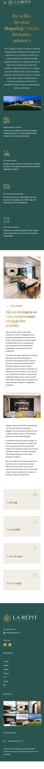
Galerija (5, 669)
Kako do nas (14, 556)
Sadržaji (12, 502)
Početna (6, 661)
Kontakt (5, 681)
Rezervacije (14, 583)
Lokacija (6, 673)
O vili (4, 677)
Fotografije (14, 529)
